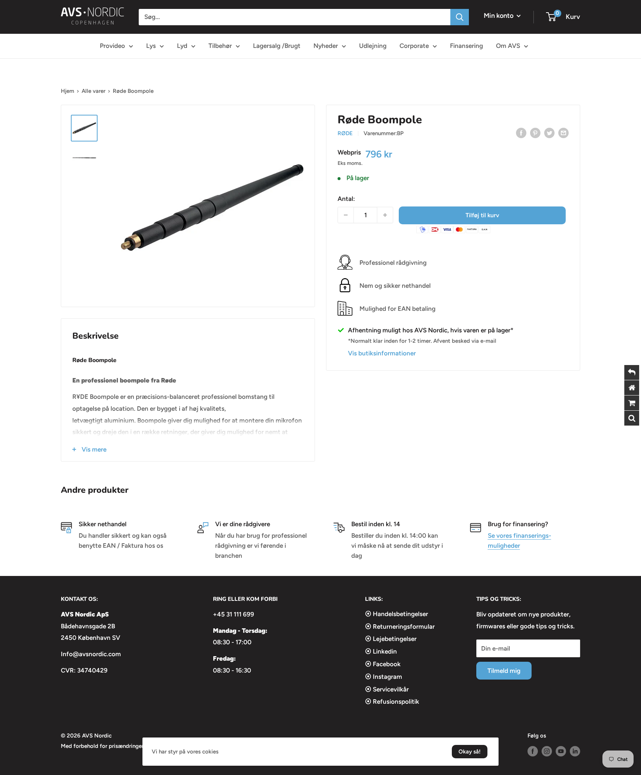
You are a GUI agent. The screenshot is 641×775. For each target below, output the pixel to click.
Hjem (67, 91)
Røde (345, 133)
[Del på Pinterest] (535, 133)
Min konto (499, 16)
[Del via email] (563, 133)
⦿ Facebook (383, 664)
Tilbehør (220, 45)
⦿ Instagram (383, 676)
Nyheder (325, 45)
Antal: (346, 198)
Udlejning (373, 45)
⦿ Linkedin (381, 651)
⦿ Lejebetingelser (391, 638)
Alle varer (93, 91)
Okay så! (469, 751)
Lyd (182, 45)
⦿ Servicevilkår (387, 689)
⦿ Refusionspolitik (392, 701)
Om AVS (508, 45)
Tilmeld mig (503, 670)
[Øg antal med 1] (385, 215)
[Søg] (459, 17)
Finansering (466, 45)
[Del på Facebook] (521, 133)
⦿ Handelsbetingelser (396, 614)
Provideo (112, 45)
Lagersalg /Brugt (276, 45)
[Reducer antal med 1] (346, 215)
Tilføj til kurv (482, 214)
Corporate (414, 45)
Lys (151, 45)
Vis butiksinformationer (382, 352)
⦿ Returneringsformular (400, 626)
